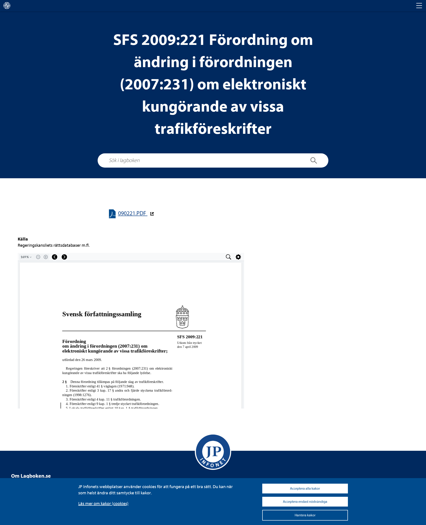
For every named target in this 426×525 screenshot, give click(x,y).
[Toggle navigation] (419, 5)
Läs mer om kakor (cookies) (103, 503)
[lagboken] (7, 5)
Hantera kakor (305, 515)
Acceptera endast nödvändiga (305, 502)
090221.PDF (133, 213)
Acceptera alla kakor (305, 489)
